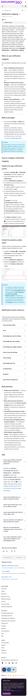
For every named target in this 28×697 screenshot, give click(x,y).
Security (3, 601)
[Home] (11, 2)
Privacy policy (18, 690)
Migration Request (6, 599)
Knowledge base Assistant (8, 618)
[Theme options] (25, 6)
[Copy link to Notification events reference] (4, 313)
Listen (5, 19)
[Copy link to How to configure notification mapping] (11, 161)
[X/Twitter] (6, 663)
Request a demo (5, 596)
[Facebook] (2, 663)
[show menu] (25, 2)
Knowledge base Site (6, 615)
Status (3, 647)
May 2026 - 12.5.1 (7, 577)
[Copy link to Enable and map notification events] (9, 169)
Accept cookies (6, 693)
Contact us (4, 652)
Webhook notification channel (10, 565)
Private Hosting (5, 604)
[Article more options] (25, 10)
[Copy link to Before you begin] (17, 118)
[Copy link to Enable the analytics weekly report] (9, 243)
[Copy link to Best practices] (15, 386)
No (15, 551)
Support (3, 645)
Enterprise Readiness (6, 606)
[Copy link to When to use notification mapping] (11, 59)
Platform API (4, 623)
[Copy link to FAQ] (7, 455)
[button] (8, 557)
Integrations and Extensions (8, 620)
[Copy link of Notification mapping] (19, 14)
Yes (7, 551)
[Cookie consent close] (25, 680)
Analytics (3, 626)
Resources (4, 593)
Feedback (3, 650)
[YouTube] (13, 663)
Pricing (3, 591)
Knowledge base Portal (7, 613)
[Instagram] (16, 663)
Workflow (3, 628)
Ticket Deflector (5, 631)
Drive (2, 633)
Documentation (5, 642)
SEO (2, 636)
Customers (4, 588)
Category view (7, 10)
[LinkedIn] (9, 663)
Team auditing (6, 571)
